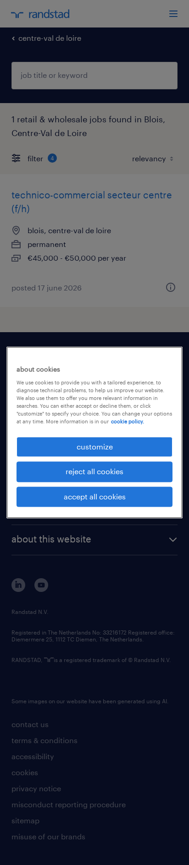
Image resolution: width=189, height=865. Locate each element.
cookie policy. (127, 421)
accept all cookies (95, 496)
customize (95, 446)
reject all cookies (94, 471)
